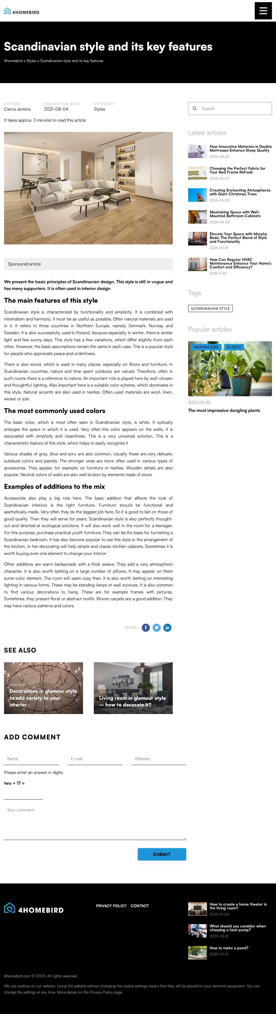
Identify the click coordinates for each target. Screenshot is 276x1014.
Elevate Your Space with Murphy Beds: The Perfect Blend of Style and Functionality (238, 237)
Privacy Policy (101, 992)
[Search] (194, 108)
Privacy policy (111, 905)
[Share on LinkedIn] (167, 628)
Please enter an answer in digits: (34, 772)
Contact (140, 905)
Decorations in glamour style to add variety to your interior (43, 698)
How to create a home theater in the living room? (238, 906)
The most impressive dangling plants (224, 410)
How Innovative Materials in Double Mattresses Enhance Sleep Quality (241, 148)
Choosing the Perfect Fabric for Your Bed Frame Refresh (237, 170)
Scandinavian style (210, 308)
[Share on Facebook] (146, 628)
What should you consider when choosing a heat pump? (238, 928)
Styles (99, 109)
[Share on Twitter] (157, 628)
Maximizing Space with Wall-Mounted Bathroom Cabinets (235, 214)
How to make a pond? (229, 948)
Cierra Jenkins (17, 109)
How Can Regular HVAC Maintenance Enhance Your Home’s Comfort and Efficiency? (240, 263)
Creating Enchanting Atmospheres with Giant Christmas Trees (240, 192)
